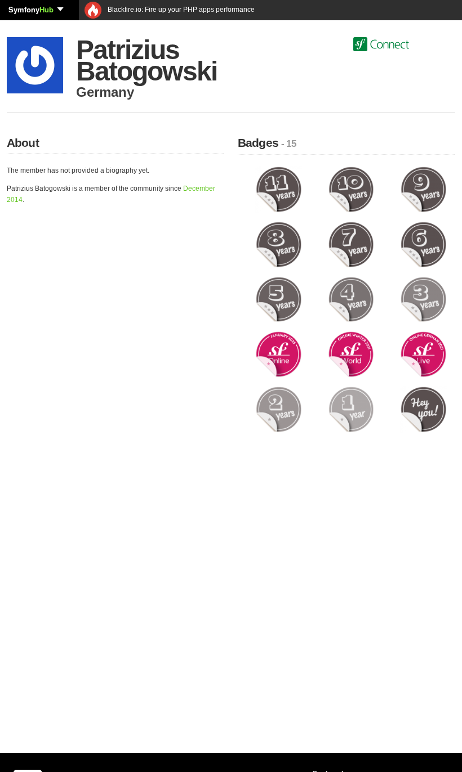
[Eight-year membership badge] (278, 244)
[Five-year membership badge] (278, 299)
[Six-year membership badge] (423, 244)
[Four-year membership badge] (351, 299)
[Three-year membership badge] (423, 299)
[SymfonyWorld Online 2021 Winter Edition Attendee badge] (351, 354)
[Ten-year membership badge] (351, 189)
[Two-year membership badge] (278, 409)
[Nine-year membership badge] (423, 189)
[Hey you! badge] (423, 409)
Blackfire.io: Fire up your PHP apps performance (180, 10)
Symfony (31, 9)
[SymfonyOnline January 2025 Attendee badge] (278, 354)
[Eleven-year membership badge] (278, 189)
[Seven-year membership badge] (351, 244)
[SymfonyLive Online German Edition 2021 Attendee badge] (423, 354)
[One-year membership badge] (351, 409)
